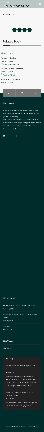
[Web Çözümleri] (8, 4)
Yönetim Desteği (9, 58)
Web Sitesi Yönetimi (10, 79)
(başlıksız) (6, 326)
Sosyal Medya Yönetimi (12, 68)
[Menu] (40, 4)
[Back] (22, 93)
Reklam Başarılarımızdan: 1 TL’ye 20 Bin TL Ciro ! (20, 305)
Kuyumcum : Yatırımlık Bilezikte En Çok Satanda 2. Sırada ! (20, 315)
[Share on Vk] (29, 30)
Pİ (19, 427)
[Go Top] (40, 427)
